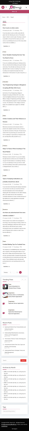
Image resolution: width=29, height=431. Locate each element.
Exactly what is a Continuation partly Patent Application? (16, 295)
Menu (13, 11)
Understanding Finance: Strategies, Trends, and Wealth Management (15, 351)
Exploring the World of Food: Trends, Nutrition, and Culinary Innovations (15, 328)
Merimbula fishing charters (9, 411)
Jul (19, 371)
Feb (10, 371)
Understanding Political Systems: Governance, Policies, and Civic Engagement (14, 333)
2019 (5, 393)
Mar (11, 371)
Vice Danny (16, 30)
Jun (17, 371)
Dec (7, 380)
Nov (5, 377)
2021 (5, 386)
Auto (10, 284)
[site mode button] (26, 7)
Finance (5, 145)
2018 (5, 397)
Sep (23, 371)
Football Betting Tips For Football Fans (14, 244)
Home (4, 51)
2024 (5, 375)
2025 (5, 371)
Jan (8, 371)
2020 (5, 390)
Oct (25, 375)
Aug (21, 371)
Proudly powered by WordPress (9, 424)
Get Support (15, 3)
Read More (6, 46)
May (15, 375)
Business (5, 209)
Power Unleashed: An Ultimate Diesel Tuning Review (14, 287)
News (4, 25)
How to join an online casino (11, 28)
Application (11, 293)
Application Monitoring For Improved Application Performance (15, 313)
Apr (13, 375)
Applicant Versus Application (16, 303)
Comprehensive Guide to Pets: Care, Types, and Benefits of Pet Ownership (15, 345)
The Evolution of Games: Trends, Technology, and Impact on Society (15, 339)
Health (4, 175)
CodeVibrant (4, 426)
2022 (5, 382)
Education (5, 81)
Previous (6, 272)
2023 (5, 379)
